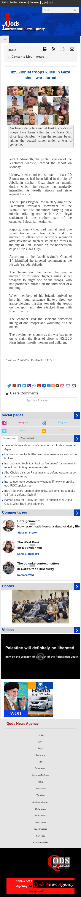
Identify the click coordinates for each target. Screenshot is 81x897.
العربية (51, 2)
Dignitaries (40, 809)
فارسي (43, 2)
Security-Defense (40, 775)
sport (40, 741)
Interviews (40, 822)
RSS (62, 430)
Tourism (40, 795)
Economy (40, 755)
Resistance (40, 789)
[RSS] (53, 49)
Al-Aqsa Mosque (40, 802)
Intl (40, 762)
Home (12, 50)
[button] (72, 49)
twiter (23, 430)
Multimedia (40, 816)
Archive (13, 2)
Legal (40, 748)
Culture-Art (40, 768)
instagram (23, 422)
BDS (40, 782)
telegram (62, 422)
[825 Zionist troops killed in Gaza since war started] (38, 105)
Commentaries (40, 842)
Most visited (27, 438)
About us (23, 2)
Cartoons (40, 836)
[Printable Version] (44, 49)
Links (5, 2)
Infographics (40, 829)
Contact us (34, 2)
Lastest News (10, 438)
